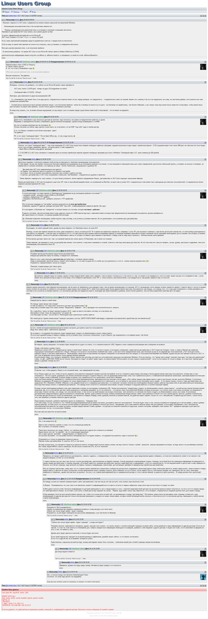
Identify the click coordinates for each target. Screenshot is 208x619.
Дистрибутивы (11, 16)
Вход (33, 12)
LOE (20, 62)
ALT (19, 16)
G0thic (60, 572)
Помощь (16, 12)
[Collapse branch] (2, 20)
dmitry (17, 20)
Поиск (25, 12)
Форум (6, 12)
